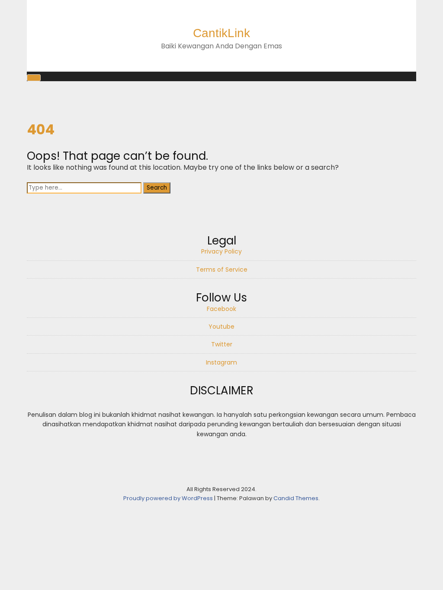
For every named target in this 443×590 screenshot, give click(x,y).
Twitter (221, 344)
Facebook (221, 309)
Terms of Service (221, 269)
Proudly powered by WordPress (168, 498)
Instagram (221, 362)
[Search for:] (85, 187)
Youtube (221, 326)
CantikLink (221, 33)
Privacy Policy (221, 251)
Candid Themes (295, 498)
